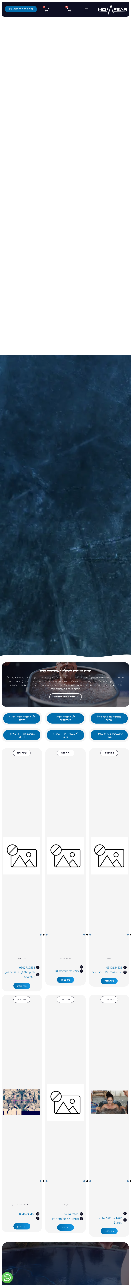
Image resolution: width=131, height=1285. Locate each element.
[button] (86, 9)
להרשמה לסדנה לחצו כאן (66, 696)
